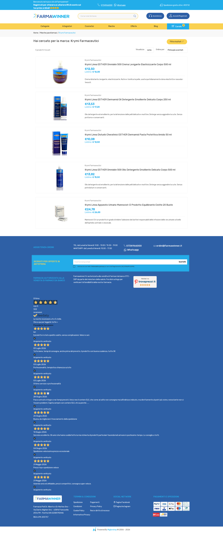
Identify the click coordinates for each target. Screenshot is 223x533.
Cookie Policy (78, 511)
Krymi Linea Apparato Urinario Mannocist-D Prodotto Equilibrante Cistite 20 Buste (129, 204)
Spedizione (78, 502)
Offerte (134, 26)
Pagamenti (94, 502)
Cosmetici (89, 26)
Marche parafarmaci (48, 33)
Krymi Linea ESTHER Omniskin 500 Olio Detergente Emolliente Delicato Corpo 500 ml (130, 169)
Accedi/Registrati (180, 16)
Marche (111, 26)
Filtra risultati (176, 42)
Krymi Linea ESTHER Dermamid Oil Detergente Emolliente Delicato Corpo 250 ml (128, 99)
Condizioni (77, 506)
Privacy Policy (96, 506)
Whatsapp (121, 5)
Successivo (48, 325)
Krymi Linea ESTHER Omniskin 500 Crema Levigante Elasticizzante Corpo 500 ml (128, 64)
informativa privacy (98, 266)
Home (35, 33)
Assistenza (157, 16)
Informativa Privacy (81, 515)
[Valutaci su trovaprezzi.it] (145, 282)
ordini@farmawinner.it (169, 245)
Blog (156, 26)
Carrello (179, 26)
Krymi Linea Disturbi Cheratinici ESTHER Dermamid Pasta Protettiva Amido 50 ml (128, 134)
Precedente (38, 325)
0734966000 (106, 5)
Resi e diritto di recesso (100, 511)
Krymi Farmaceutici (93, 60)
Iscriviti (182, 262)
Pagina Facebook (122, 502)
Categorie (45, 26)
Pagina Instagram (122, 506)
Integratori (67, 26)
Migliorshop (112, 530)
